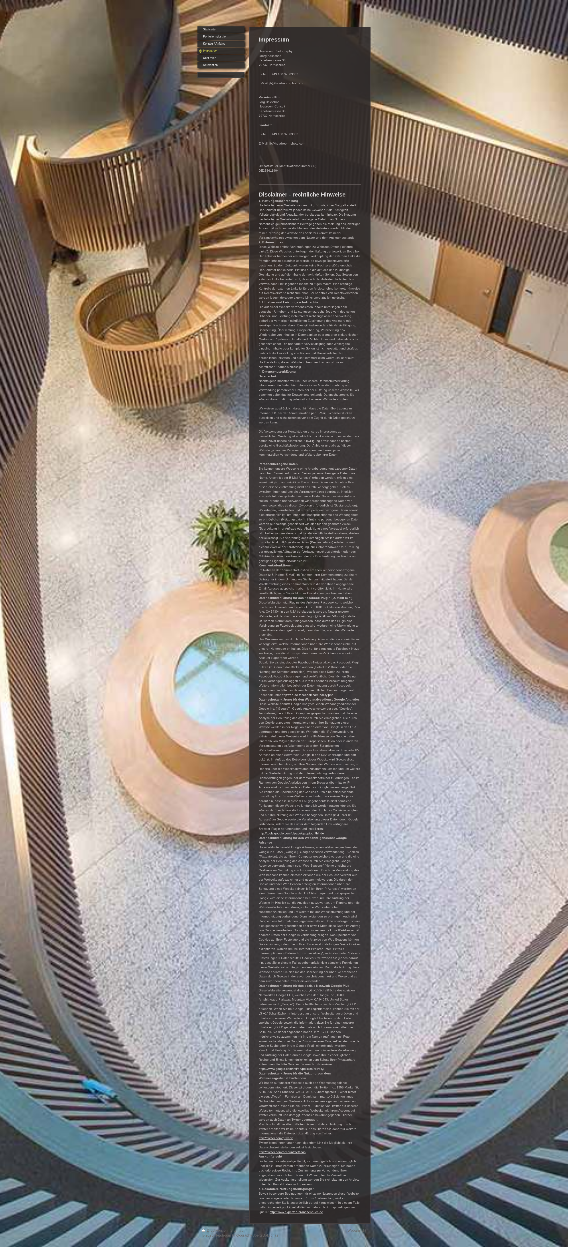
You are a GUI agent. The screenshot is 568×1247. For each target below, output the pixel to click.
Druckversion (217, 1230)
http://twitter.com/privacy (276, 1138)
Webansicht (356, 1230)
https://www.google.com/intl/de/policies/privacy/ (291, 1068)
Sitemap (236, 1230)
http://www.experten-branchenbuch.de (296, 1212)
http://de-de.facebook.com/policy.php (307, 695)
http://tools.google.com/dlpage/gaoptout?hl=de (291, 833)
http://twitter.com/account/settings (282, 1152)
